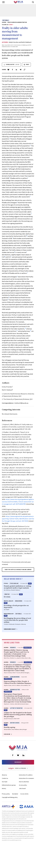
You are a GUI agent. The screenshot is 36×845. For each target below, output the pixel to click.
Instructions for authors (26, 775)
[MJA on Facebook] (12, 755)
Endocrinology (9, 614)
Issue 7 (11, 24)
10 (25, 328)
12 (30, 331)
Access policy (23, 785)
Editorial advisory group (9, 785)
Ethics (6, 583)
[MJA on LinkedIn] (23, 755)
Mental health (8, 601)
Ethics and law (14, 583)
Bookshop (18, 762)
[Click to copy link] (24, 70)
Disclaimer (15, 794)
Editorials (6, 20)
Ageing (4, 22)
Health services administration (17, 22)
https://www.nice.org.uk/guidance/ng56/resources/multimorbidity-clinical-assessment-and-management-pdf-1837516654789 (18, 501)
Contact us (5, 778)
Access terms (24, 794)
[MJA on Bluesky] (18, 755)
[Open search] (33, 2)
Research (13, 647)
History (4, 788)
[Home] (18, 2)
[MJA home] (18, 748)
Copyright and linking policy (10, 797)
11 (17, 331)
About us (4, 775)
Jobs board (22, 788)
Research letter (15, 689)
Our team (4, 782)
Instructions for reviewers (26, 778)
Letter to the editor (16, 708)
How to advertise (24, 782)
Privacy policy (6, 794)
